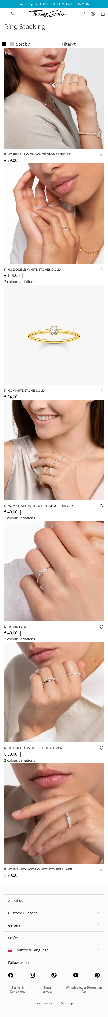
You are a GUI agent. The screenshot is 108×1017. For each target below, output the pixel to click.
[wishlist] (83, 13)
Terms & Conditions (17, 989)
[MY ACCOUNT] (93, 13)
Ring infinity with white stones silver (38, 869)
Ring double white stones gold (32, 269)
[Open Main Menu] (4, 13)
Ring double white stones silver (33, 748)
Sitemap (67, 1003)
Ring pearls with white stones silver (37, 154)
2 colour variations (19, 281)
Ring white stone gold (24, 390)
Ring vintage (15, 627)
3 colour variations (19, 518)
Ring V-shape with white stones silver (38, 506)
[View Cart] (103, 13)
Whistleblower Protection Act (84, 989)
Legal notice (44, 1003)
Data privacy (47, 989)
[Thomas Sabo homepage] (13, 13)
